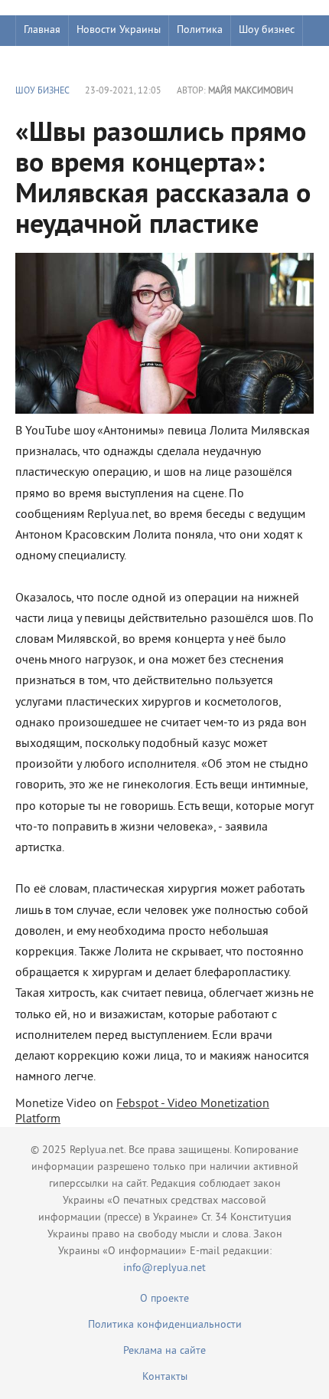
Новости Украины (119, 30)
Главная (42, 30)
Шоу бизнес (267, 30)
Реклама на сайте (164, 1351)
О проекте (164, 1299)
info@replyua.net (164, 1268)
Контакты (164, 1377)
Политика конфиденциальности (165, 1325)
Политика (200, 30)
